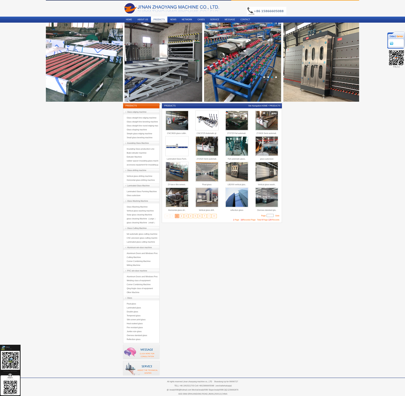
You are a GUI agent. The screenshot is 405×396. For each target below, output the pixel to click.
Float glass (131, 304)
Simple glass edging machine (139, 134)
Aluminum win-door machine (139, 247)
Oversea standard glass (137, 335)
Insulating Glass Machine (138, 143)
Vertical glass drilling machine (139, 176)
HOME (129, 19)
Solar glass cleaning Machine (139, 215)
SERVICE (214, 19)
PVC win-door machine (137, 271)
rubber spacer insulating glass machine (142, 161)
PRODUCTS (159, 19)
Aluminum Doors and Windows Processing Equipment (142, 253)
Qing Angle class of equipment (140, 288)
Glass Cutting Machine (137, 228)
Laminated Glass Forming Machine (142, 191)
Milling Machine (133, 265)
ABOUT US (142, 19)
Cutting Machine (134, 257)
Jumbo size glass (134, 331)
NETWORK (187, 19)
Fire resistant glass (135, 327)
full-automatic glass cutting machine (142, 234)
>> (214, 216)
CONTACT (245, 19)
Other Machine (133, 292)
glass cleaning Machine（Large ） (141, 219)
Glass (129, 298)
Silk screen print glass (136, 320)
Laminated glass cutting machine (141, 242)
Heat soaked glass (135, 323)
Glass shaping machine (137, 130)
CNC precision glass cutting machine (142, 238)
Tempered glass (133, 316)
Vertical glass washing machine (140, 211)
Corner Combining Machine (139, 261)
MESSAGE (230, 19)
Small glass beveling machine (140, 137)
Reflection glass (133, 339)
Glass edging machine (136, 112)
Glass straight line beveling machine (142, 122)
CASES (201, 19)
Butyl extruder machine (136, 153)
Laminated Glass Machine (138, 186)
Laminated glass (134, 308)
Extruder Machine (134, 157)
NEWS (173, 19)
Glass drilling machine (136, 170)
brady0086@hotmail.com (180, 390)
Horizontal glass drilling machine (141, 180)
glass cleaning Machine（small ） (141, 223)
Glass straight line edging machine (141, 118)
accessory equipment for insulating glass (142, 165)
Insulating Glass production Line (140, 149)
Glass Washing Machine (137, 201)
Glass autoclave (133, 195)
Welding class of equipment (138, 280)
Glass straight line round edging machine (142, 126)
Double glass (132, 312)
